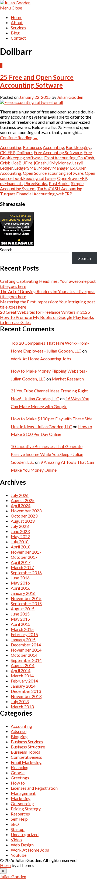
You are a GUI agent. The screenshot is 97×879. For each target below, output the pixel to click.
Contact (18, 37)
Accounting (10, 147)
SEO (15, 824)
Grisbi (6, 162)
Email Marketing (26, 762)
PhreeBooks (35, 183)
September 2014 (26, 660)
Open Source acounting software (53, 173)
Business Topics (25, 751)
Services (18, 27)
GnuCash (85, 157)
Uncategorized (25, 834)
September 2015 (26, 603)
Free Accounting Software (58, 152)
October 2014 (24, 655)
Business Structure (28, 746)
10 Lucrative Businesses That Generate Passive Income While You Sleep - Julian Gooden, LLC (47, 454)
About (17, 22)
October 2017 (24, 557)
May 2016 (20, 582)
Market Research (68, 378)
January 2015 (23, 639)
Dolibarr (24, 152)
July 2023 (20, 526)
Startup (18, 829)
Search (6, 249)
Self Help (19, 818)
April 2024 (20, 505)
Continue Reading (19, 137)
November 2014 (26, 649)
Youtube (18, 855)
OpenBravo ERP (72, 178)
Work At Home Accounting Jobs (41, 358)
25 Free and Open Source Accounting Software (37, 81)
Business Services (27, 741)
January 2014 (23, 685)
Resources (32, 147)
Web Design (22, 844)
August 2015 (22, 608)
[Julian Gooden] (15, 2)
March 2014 (22, 675)
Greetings (20, 777)
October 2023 (24, 515)
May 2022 (20, 536)
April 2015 (20, 624)
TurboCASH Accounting (59, 188)
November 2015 (26, 598)
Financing (20, 767)
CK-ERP (7, 152)
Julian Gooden (70, 97)
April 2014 (20, 670)
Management (23, 793)
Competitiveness (26, 757)
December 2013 (26, 691)
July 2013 (20, 701)
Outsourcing (22, 803)
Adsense (18, 731)
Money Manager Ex (56, 167)
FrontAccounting (60, 157)
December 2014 (26, 644)
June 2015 (20, 613)
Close (17, 7)
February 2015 (24, 634)
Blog (15, 32)
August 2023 (22, 520)
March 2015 (22, 629)
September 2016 (26, 572)
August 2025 (22, 500)
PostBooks (59, 183)
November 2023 (26, 510)
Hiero (5, 865)
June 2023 (20, 531)
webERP (64, 193)
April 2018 (20, 546)
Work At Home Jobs (30, 849)
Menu (5, 7)
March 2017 (22, 567)
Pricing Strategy (26, 808)
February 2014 (24, 680)
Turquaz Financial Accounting (27, 193)
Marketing (21, 798)
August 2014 (22, 665)
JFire (27, 162)
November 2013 (26, 696)
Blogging (19, 736)
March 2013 (22, 706)
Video (16, 839)
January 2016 (23, 593)
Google (18, 772)
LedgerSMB (25, 167)
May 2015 (20, 618)
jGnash (40, 162)
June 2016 (20, 577)
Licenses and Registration (34, 788)
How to (18, 782)
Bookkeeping (78, 147)
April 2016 (20, 588)
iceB (17, 162)
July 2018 (20, 541)
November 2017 (26, 551)
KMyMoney (59, 162)
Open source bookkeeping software (47, 175)
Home (16, 17)
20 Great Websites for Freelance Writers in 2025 (45, 312)
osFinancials (11, 183)
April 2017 (20, 562)
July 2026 (20, 495)
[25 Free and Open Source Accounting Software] (31, 102)
